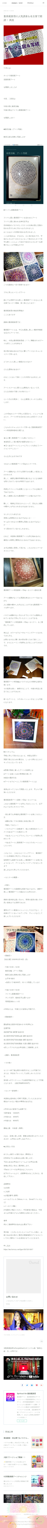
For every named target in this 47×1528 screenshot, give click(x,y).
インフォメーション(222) (18, 1335)
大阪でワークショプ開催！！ (15, 1457)
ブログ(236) (7, 1335)
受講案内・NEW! (17, 3)
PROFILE (30, 3)
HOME (4, 3)
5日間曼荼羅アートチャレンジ (15, 1476)
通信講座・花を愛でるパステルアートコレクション (23, 1438)
